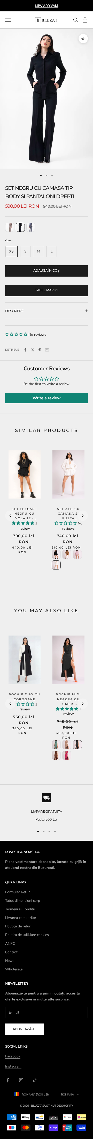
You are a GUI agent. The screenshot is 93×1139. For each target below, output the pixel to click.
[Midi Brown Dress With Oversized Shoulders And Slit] (56, 755)
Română (67, 1094)
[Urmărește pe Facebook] (7, 1080)
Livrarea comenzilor (20, 917)
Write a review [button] (47, 398)
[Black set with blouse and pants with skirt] (56, 554)
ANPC (10, 943)
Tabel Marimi (46, 290)
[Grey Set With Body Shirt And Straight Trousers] (30, 227)
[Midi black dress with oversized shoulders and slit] (77, 744)
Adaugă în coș (46, 270)
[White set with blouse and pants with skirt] (56, 565)
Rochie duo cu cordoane (25, 697)
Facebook (12, 1056)
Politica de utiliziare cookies (27, 934)
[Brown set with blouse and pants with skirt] (66, 554)
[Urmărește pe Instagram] (21, 1080)
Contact (11, 952)
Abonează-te (25, 1029)
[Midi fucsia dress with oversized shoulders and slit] (66, 755)
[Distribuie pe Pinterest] (40, 350)
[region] (46, 808)
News (9, 960)
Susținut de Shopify (57, 1105)
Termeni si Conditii (20, 909)
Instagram (13, 1066)
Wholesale (13, 969)
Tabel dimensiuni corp (22, 900)
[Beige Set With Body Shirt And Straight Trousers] (9, 227)
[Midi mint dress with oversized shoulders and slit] (56, 744)
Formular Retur (17, 892)
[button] (16, 334)
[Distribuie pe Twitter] (32, 350)
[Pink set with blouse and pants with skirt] (77, 554)
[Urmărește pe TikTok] (34, 1080)
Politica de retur (17, 926)
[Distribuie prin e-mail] (47, 350)
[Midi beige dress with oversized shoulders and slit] (66, 744)
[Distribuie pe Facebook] (25, 350)
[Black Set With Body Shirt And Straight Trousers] (20, 227)
